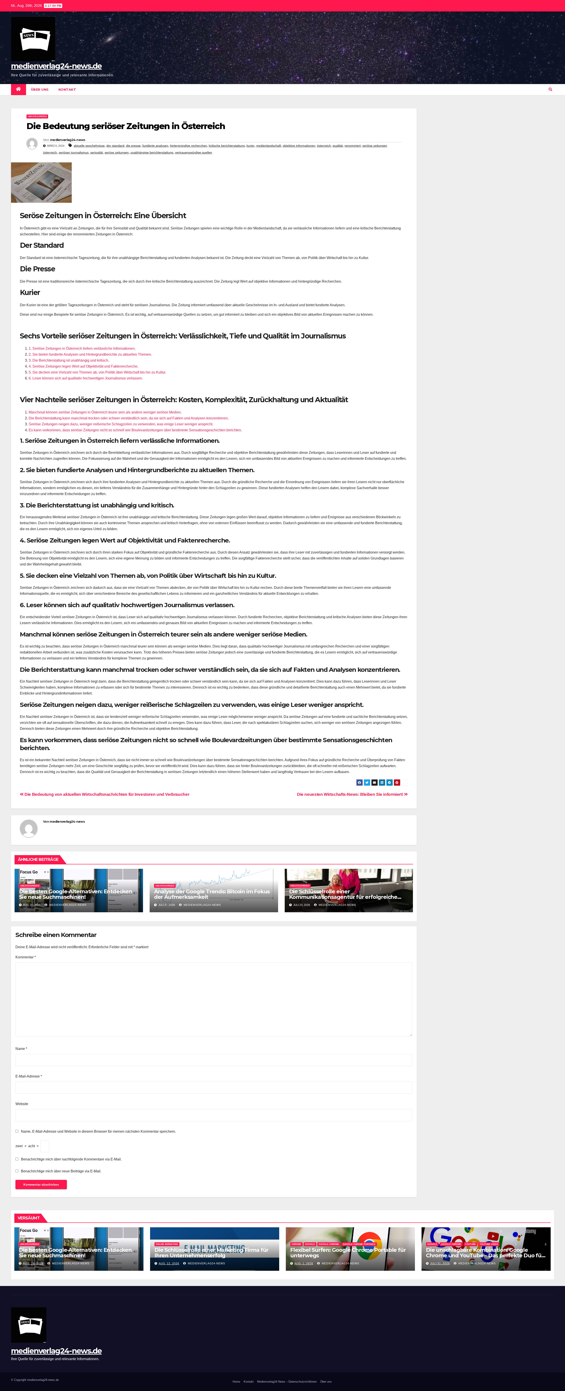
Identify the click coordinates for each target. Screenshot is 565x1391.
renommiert (353, 145)
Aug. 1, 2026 (303, 1263)
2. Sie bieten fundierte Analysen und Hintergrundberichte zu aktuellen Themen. (90, 354)
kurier (250, 145)
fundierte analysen (155, 145)
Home (236, 1381)
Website (21, 1104)
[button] (550, 89)
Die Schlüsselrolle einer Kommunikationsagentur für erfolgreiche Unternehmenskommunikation (343, 897)
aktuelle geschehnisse (89, 145)
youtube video (489, 1244)
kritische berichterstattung (227, 145)
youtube (470, 1244)
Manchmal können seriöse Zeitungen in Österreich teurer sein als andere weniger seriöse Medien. (105, 412)
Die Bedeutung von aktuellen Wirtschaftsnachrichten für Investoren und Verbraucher (106, 794)
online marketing (167, 1244)
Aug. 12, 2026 (169, 1263)
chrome (296, 1244)
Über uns (40, 90)
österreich (324, 145)
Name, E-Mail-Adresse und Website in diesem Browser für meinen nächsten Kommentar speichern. (98, 1131)
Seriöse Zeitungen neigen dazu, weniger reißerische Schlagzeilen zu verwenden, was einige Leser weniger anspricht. (121, 424)
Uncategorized (37, 116)
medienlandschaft (268, 145)
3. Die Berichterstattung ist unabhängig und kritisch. (69, 360)
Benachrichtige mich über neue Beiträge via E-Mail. (61, 1171)
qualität (338, 145)
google (310, 1244)
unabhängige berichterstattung (151, 152)
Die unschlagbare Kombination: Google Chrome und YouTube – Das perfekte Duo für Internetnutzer (485, 1255)
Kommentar (25, 957)
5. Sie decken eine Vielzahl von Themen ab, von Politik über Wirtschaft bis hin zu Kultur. (97, 372)
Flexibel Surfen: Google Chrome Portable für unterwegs (348, 1253)
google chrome (329, 1244)
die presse (133, 145)
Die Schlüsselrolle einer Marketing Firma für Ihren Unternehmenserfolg (211, 1253)
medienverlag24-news (67, 140)
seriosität (96, 152)
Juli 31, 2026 (440, 1263)
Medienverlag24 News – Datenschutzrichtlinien (287, 1381)
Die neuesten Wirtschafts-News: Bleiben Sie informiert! (350, 794)
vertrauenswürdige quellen (193, 152)
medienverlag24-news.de (56, 66)
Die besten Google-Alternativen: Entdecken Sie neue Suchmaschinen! (75, 894)
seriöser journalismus (74, 152)
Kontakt (67, 90)
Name (21, 1049)
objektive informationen (299, 145)
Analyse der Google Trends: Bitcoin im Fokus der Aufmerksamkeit (212, 894)
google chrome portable (359, 1244)
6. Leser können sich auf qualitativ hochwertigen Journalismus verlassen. (86, 378)
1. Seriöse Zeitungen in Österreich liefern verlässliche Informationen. (82, 348)
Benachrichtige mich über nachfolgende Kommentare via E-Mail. (71, 1159)
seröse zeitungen (117, 152)
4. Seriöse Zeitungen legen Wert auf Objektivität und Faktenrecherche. (83, 366)
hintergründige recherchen (188, 145)
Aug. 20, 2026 (33, 1263)
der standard (115, 145)
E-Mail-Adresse (28, 1076)
